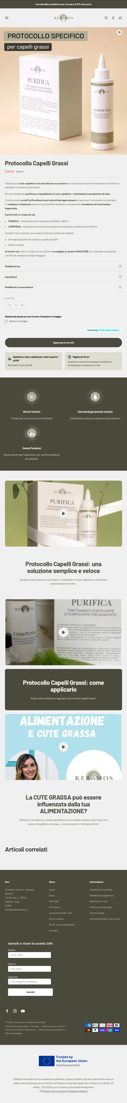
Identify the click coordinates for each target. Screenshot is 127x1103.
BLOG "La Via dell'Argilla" (62, 924)
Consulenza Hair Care (60, 912)
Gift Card (54, 901)
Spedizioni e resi (98, 901)
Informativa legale (13, 1033)
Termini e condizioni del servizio (20, 1029)
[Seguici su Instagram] (15, 1011)
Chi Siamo (54, 907)
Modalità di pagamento (102, 895)
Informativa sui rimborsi (53, 1026)
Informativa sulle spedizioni (52, 1029)
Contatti (53, 930)
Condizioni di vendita (101, 889)
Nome (12, 963)
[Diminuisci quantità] (9, 305)
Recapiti (35, 1026)
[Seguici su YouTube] (23, 1011)
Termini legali (97, 912)
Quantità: (10, 298)
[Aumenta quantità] (22, 305)
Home (52, 889)
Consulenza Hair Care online (105, 918)
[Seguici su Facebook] (7, 1011)
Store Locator (56, 918)
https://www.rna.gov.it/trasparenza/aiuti (65, 1090)
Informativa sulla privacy (16, 1026)
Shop (52, 895)
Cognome (13, 977)
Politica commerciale (101, 907)
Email (11, 950)
